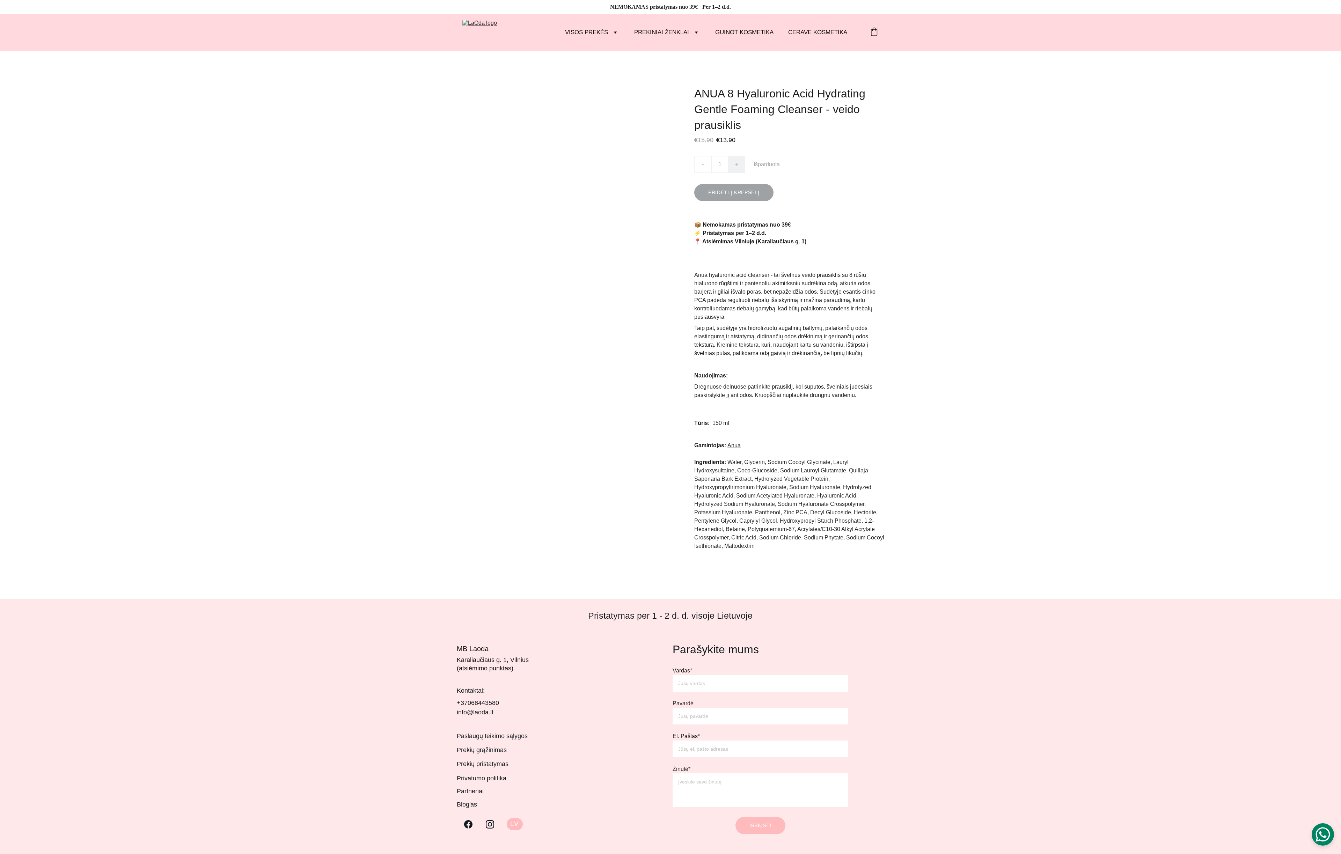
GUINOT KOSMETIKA (744, 32)
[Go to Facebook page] (468, 824)
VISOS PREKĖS (586, 32)
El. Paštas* (686, 736)
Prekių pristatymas (482, 763)
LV (514, 823)
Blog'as (467, 804)
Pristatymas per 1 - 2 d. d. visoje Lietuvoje (670, 615)
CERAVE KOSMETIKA (817, 32)
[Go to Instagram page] (490, 824)
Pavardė (683, 703)
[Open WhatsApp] (1323, 834)
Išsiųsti (760, 825)
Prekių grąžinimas (482, 749)
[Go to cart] (874, 32)
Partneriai (470, 791)
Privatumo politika (481, 778)
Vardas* (682, 670)
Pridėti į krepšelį (734, 192)
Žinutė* (681, 769)
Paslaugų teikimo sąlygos (492, 735)
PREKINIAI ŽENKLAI (661, 32)
